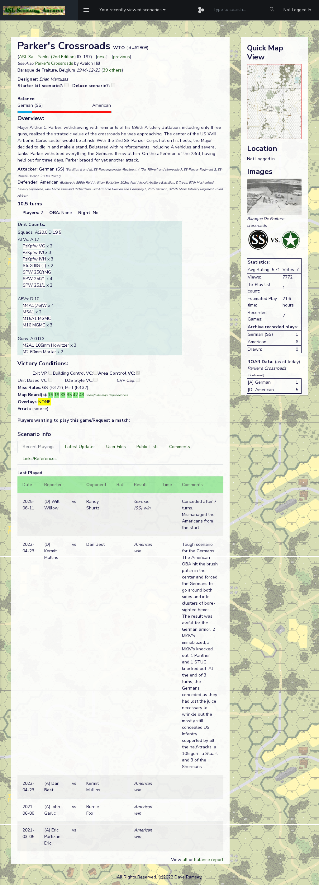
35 (69, 395)
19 (56, 395)
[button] (132, 10)
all (185, 860)
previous (121, 57)
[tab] (38, 447)
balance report (208, 860)
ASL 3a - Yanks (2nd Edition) (47, 57)
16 (50, 395)
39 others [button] (112, 70)
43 (81, 395)
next (101, 57)
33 (62, 395)
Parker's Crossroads (54, 63)
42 (75, 395)
